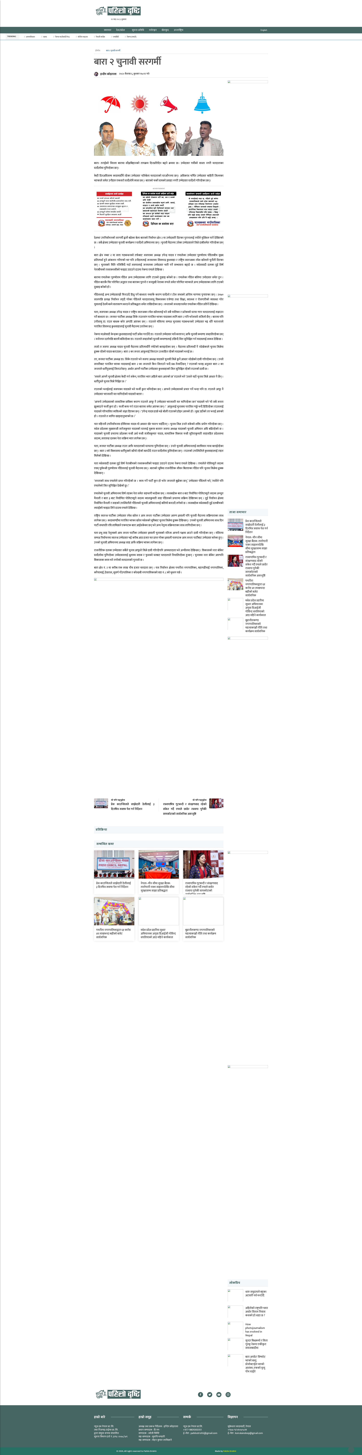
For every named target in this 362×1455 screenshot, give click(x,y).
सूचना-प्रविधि (138, 30)
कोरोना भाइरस (83, 36)
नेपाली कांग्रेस (100, 36)
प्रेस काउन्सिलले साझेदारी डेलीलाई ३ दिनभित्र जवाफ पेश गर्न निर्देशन (113, 885)
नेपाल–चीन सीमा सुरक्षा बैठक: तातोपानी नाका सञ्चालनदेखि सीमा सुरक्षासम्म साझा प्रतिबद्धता (157, 887)
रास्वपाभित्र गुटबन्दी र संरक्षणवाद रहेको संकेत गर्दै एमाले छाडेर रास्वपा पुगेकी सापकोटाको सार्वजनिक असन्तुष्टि (201, 889)
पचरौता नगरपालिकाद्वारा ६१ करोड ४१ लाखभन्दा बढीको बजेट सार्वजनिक (113, 934)
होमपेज (98, 50)
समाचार (107, 30)
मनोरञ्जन (153, 30)
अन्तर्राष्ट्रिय (178, 30)
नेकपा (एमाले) (131, 36)
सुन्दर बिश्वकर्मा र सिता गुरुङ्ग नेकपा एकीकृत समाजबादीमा (256, 1344)
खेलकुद (165, 30)
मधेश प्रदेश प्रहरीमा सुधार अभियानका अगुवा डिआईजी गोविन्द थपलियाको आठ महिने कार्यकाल (158, 934)
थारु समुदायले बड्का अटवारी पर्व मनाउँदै (255, 1293)
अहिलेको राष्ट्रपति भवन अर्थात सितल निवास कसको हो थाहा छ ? (256, 1312)
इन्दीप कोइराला (108, 74)
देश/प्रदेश (120, 30)
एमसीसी (116, 36)
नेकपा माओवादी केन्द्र (62, 36)
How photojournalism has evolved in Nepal (255, 1330)
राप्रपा (45, 36)
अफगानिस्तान (30, 36)
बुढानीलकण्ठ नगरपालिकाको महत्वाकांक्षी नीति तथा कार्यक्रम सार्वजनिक (200, 934)
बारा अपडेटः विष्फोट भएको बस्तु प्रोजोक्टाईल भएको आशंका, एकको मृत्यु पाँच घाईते (255, 1364)
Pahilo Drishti (229, 1451)
